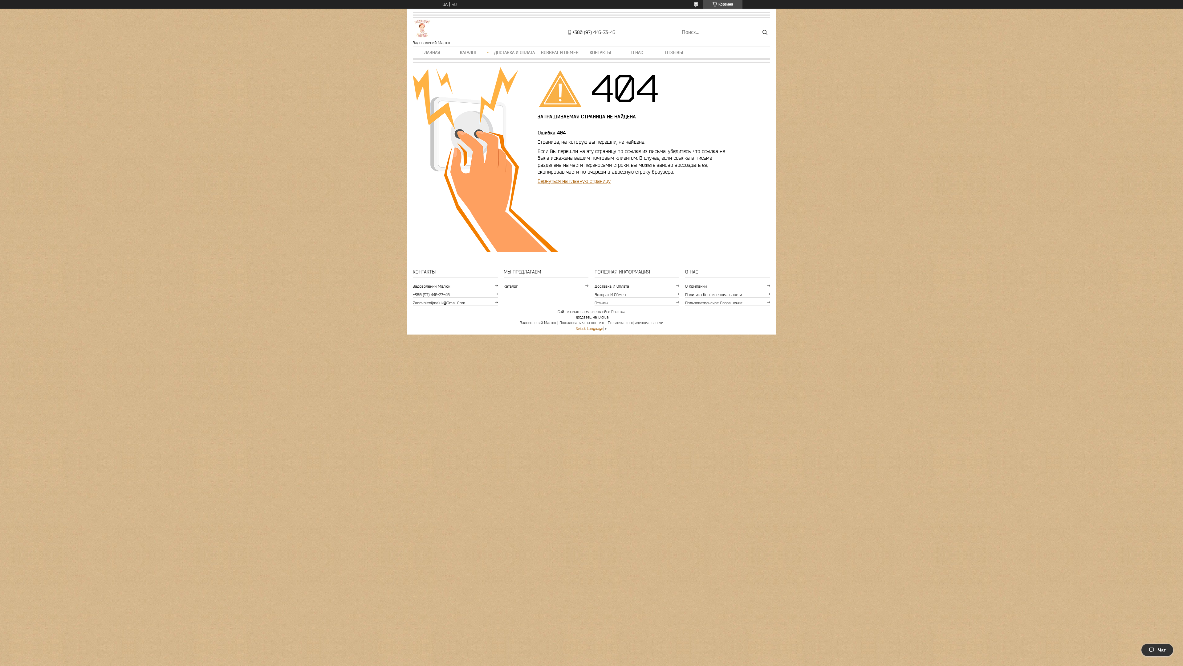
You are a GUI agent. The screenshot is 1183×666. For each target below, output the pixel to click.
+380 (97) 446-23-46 (431, 294)
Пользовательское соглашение (713, 303)
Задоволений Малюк (431, 286)
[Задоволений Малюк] (422, 29)
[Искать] (764, 32)
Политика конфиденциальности (713, 294)
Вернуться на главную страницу (574, 181)
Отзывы (674, 52)
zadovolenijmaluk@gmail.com (439, 303)
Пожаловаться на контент (581, 323)
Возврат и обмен (560, 52)
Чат (1162, 650)
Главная (431, 52)
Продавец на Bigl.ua (592, 317)
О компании (696, 286)
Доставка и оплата (514, 52)
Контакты (600, 52)
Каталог (468, 52)
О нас (637, 52)
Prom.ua (618, 312)
